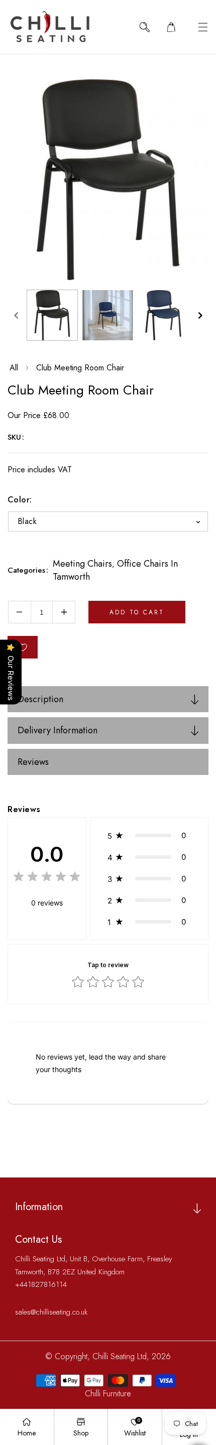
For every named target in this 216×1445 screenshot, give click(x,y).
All (14, 367)
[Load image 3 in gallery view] (163, 315)
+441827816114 (41, 1284)
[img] (47, 878)
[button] (202, 27)
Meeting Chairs (82, 563)
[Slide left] (16, 315)
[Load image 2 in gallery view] (107, 315)
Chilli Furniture (108, 1393)
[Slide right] (199, 315)
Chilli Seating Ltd (119, 1356)
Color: (20, 499)
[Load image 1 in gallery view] (52, 315)
